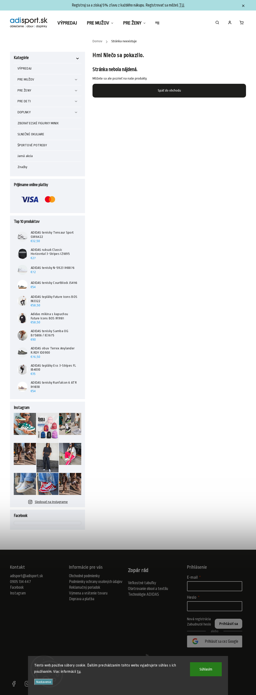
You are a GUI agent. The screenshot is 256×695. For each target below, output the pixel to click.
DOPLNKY (24, 112)
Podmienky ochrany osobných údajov (95, 581)
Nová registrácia (199, 619)
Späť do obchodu (169, 90)
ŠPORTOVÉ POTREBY (32, 145)
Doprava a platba (81, 599)
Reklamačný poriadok (84, 587)
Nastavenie (43, 681)
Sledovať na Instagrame (51, 502)
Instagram (18, 593)
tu (78, 671)
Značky (23, 167)
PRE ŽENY (24, 90)
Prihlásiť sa (228, 623)
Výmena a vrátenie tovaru (88, 593)
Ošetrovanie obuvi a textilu (148, 588)
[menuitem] (70, 23)
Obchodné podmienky (84, 576)
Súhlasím (206, 669)
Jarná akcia (25, 156)
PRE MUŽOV (26, 79)
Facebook (17, 587)
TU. (181, 5)
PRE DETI (24, 101)
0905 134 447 (20, 581)
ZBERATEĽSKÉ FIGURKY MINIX (38, 123)
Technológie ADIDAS (143, 594)
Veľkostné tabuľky (142, 583)
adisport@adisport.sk (26, 576)
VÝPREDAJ (25, 68)
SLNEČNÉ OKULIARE (31, 134)
